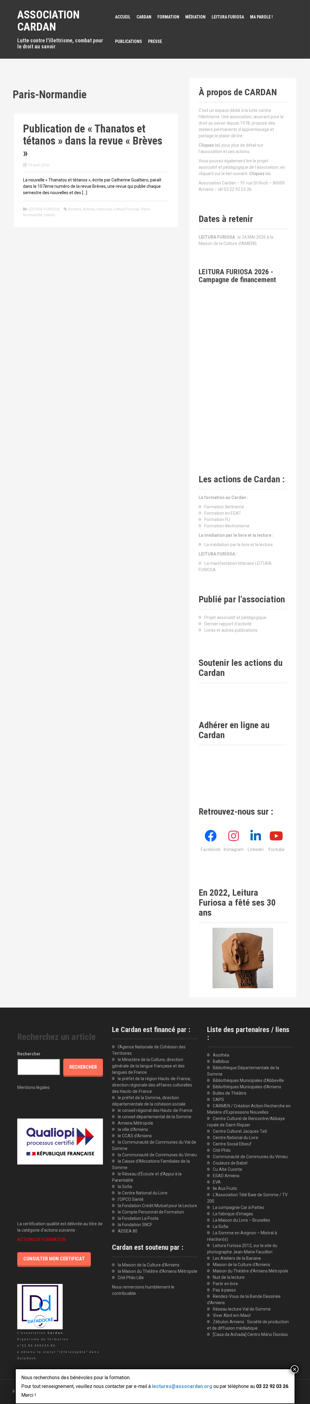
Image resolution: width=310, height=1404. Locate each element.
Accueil (122, 17)
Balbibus (221, 1061)
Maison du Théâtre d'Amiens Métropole (250, 1271)
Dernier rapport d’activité (228, 623)
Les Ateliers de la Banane (237, 1258)
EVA (217, 1182)
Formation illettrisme (224, 506)
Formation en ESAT (222, 513)
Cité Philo (222, 1150)
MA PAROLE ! (261, 17)
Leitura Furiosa (126, 209)
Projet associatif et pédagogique (235, 617)
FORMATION (168, 17)
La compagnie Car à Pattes (238, 1207)
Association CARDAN (48, 20)
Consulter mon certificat (54, 1259)
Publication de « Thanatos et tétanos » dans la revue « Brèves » (92, 140)
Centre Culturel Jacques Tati (240, 1131)
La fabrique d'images (233, 1213)
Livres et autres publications (231, 630)
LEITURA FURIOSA (228, 17)
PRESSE (155, 41)
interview (104, 209)
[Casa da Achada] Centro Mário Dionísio (250, 1334)
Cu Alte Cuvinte (227, 1169)
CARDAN (144, 17)
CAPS (218, 1099)
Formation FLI (217, 519)
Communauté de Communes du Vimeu (250, 1156)
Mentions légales (33, 1087)
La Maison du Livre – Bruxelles (241, 1220)
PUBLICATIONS (128, 41)
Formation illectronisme (226, 525)
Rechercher (29, 1053)
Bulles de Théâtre (229, 1093)
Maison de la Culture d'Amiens (241, 1264)
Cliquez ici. (260, 173)
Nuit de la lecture (229, 1277)
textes (49, 215)
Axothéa (221, 1055)
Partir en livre (225, 1283)
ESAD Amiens (226, 1175)
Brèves (89, 209)
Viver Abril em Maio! (232, 1315)
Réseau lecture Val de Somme (242, 1309)
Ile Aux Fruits (225, 1188)
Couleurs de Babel (230, 1163)
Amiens (74, 209)
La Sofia (220, 1226)
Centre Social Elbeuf (232, 1144)
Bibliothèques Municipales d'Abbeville (248, 1080)
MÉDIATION (195, 17)
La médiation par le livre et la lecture (238, 544)
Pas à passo (224, 1290)
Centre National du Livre (235, 1137)
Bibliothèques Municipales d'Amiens (247, 1086)
